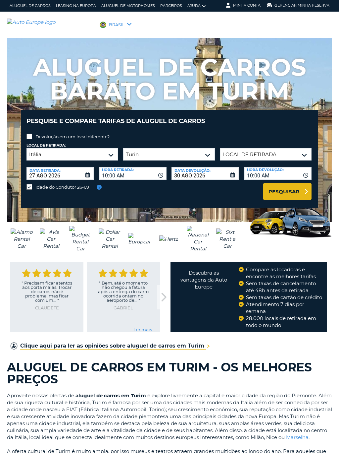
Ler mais (142, 329)
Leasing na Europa (76, 5)
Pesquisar (283, 191)
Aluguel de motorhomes (128, 5)
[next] (163, 297)
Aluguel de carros (30, 5)
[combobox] (133, 173)
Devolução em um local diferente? (72, 136)
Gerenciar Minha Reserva (301, 5)
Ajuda (194, 5)
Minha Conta (247, 5)
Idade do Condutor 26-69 (62, 187)
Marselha (297, 437)
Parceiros (171, 5)
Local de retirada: (46, 145)
